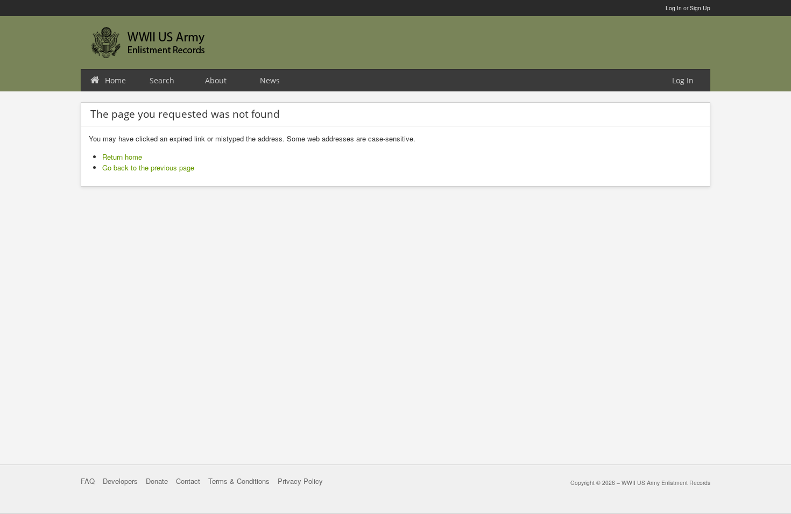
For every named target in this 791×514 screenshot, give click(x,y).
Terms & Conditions (239, 481)
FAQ (88, 481)
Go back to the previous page (148, 167)
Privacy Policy (300, 481)
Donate (157, 481)
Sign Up (700, 8)
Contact (188, 481)
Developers (120, 481)
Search (162, 80)
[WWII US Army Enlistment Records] (147, 42)
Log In (674, 8)
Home (115, 80)
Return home (122, 157)
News (270, 80)
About (216, 80)
